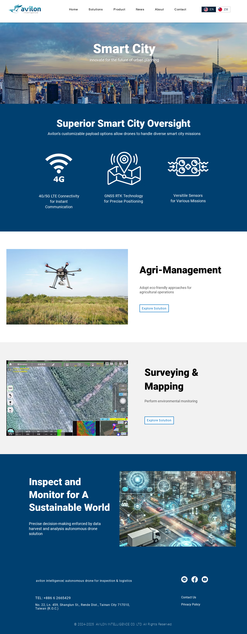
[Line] (184, 579)
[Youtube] (205, 579)
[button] (95, 9)
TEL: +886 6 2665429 (53, 598)
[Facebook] (194, 579)
